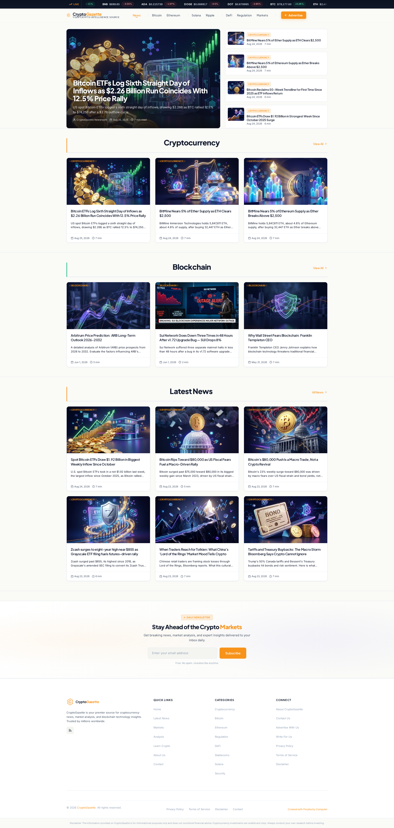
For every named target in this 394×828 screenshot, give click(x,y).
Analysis (158, 736)
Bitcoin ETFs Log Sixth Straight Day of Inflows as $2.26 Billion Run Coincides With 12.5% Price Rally (140, 90)
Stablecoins (222, 755)
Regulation (244, 15)
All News (317, 392)
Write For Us (284, 736)
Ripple (210, 15)
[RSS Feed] (70, 730)
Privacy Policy (284, 746)
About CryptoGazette (289, 709)
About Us (159, 755)
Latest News (161, 718)
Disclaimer (282, 764)
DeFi (229, 15)
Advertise (296, 15)
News (137, 15)
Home (157, 709)
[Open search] (323, 15)
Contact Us (283, 718)
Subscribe (233, 653)
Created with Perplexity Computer (308, 809)
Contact (158, 764)
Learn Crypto (161, 746)
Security (220, 773)
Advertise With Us (287, 727)
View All (318, 144)
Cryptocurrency (86, 74)
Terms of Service (287, 755)
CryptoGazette (86, 807)
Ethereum (173, 15)
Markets (262, 15)
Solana (196, 15)
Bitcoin (157, 15)
